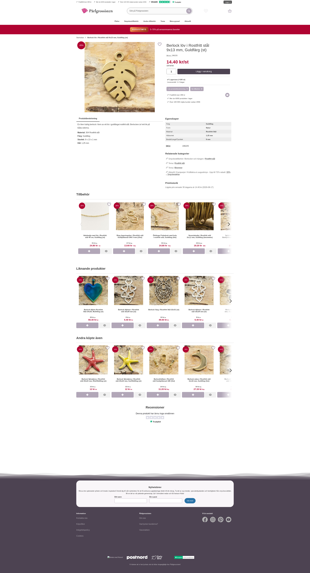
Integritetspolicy (83, 530)
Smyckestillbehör (131, 21)
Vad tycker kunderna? (148, 524)
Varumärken (144, 530)
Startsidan (80, 38)
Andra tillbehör (149, 21)
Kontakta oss (81, 518)
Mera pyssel (175, 21)
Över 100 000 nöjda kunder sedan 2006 (133, 2)
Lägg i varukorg (204, 71)
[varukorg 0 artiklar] (229, 11)
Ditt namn (118, 497)
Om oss (142, 518)
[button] (79, 300)
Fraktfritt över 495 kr (84, 2)
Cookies (79, 536)
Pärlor (117, 21)
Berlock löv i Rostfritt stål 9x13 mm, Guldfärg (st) (107, 38)
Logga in (228, 2)
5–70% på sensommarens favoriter (156, 29)
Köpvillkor (80, 524)
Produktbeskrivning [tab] (88, 118)
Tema (163, 21)
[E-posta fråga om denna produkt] (227, 95)
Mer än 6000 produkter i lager (106, 2)
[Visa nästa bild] (229, 224)
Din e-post (153, 497)
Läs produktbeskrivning (177, 89)
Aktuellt (188, 21)
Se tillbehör (195, 89)
